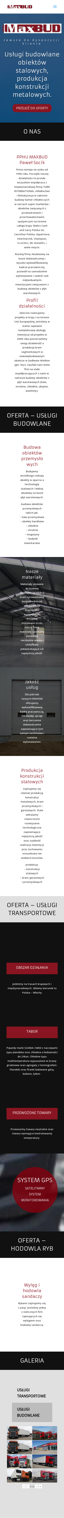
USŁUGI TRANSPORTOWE (31, 1393)
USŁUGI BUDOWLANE (28, 1412)
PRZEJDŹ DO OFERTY (32, 108)
